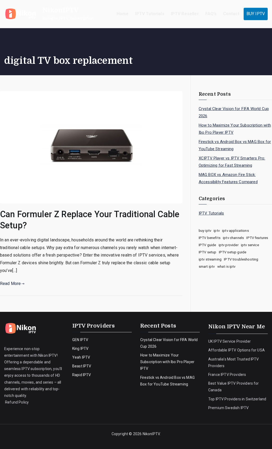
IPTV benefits (209, 238)
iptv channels (233, 238)
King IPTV (80, 348)
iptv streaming (210, 259)
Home (123, 13)
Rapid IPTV (81, 375)
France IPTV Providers (227, 374)
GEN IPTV (80, 340)
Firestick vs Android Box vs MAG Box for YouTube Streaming (235, 145)
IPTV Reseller (185, 13)
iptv (217, 231)
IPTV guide (207, 245)
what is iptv (226, 266)
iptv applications (235, 231)
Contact (231, 13)
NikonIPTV (60, 10)
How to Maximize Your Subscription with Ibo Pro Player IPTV (235, 129)
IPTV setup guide (232, 252)
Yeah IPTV (81, 357)
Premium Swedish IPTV (228, 408)
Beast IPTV (81, 366)
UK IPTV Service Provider (229, 341)
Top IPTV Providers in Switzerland (237, 399)
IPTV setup (207, 252)
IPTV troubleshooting (241, 259)
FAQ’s (211, 13)
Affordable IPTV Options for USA (236, 350)
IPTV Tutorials (149, 13)
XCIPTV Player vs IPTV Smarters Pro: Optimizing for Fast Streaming (232, 162)
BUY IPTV (255, 13)
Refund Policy (16, 402)
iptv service (250, 245)
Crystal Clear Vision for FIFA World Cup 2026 (234, 112)
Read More (10, 283)
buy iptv (205, 231)
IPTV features (257, 238)
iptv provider (229, 245)
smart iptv (207, 266)
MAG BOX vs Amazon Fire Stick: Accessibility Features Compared (228, 178)
